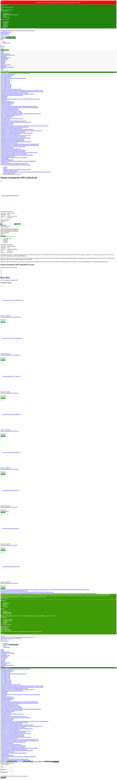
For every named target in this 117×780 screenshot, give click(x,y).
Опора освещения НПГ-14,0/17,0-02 (10, 431)
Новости (5, 604)
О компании (6, 21)
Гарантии (5, 25)
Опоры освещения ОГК (21, 172)
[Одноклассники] (3, 277)
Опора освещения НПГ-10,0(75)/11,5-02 (10, 355)
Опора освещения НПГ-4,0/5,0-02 (9, 545)
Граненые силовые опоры (9, 169)
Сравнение (8, 38)
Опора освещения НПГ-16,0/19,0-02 (10, 469)
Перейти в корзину (10, 236)
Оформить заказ (7, 613)
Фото (4, 605)
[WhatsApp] (9, 277)
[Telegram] (5, 277)
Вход (4, 15)
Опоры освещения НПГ (45, 172)
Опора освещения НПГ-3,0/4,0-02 (9, 507)
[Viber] (7, 277)
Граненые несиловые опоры (23, 169)
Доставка (5, 22)
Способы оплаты (7, 620)
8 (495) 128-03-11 (5, 33)
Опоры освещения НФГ (33, 172)
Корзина (5, 611)
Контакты (5, 26)
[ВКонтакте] (1, 277)
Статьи (5, 623)
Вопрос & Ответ (7, 624)
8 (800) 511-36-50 (5, 34)
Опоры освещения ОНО (9, 172)
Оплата (5, 24)
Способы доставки (8, 619)
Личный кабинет (7, 612)
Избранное (8, 37)
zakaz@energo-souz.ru (6, 32)
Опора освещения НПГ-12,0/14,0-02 (10, 393)
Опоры (5, 168)
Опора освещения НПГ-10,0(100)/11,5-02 (11, 317)
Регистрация (6, 17)
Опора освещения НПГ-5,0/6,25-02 (9, 583)
